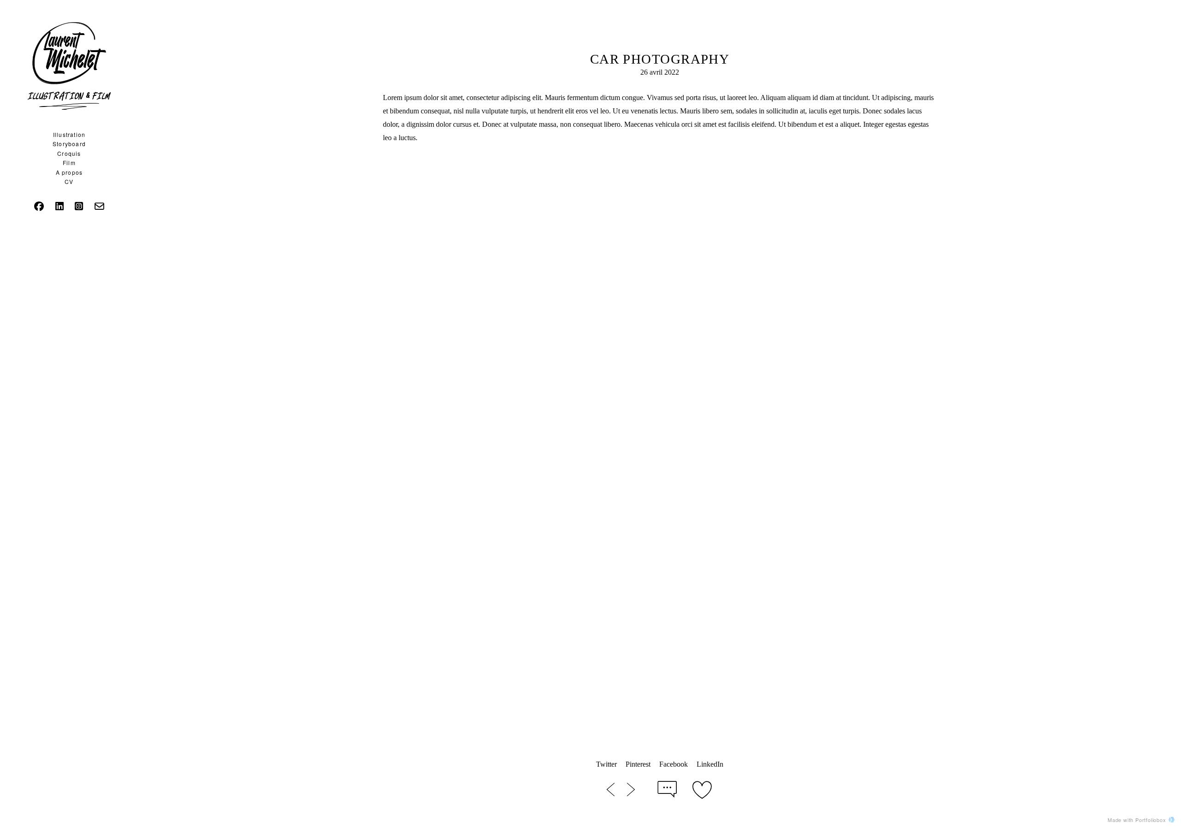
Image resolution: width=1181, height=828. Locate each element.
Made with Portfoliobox (1137, 819)
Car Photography (660, 59)
